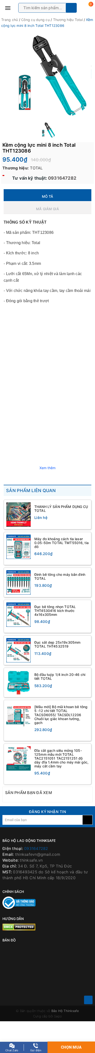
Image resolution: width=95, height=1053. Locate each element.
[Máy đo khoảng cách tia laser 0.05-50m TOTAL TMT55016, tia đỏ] (18, 547)
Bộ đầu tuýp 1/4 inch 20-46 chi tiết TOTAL (59, 676)
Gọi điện (35, 1050)
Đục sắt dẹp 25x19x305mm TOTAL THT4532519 (57, 644)
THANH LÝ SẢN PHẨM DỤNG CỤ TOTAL (61, 509)
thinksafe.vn (31, 860)
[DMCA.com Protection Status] (18, 926)
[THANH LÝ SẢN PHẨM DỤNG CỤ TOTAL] (18, 514)
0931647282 (61, 178)
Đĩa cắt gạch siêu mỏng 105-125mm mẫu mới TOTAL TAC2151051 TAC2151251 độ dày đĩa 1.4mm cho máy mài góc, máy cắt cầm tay (61, 758)
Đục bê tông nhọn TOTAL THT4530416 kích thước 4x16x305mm (55, 611)
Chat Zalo (11, 1050)
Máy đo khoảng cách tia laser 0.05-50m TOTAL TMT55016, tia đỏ (61, 543)
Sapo (58, 1016)
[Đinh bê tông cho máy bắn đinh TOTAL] (18, 582)
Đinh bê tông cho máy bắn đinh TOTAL (59, 576)
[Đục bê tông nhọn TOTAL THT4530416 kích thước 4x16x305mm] (18, 614)
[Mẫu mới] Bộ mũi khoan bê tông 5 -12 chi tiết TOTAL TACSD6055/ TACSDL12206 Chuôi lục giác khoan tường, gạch (60, 714)
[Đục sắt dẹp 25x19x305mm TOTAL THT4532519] (18, 650)
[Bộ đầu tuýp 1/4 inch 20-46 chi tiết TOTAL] (18, 682)
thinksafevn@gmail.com (37, 854)
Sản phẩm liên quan (31, 490)
